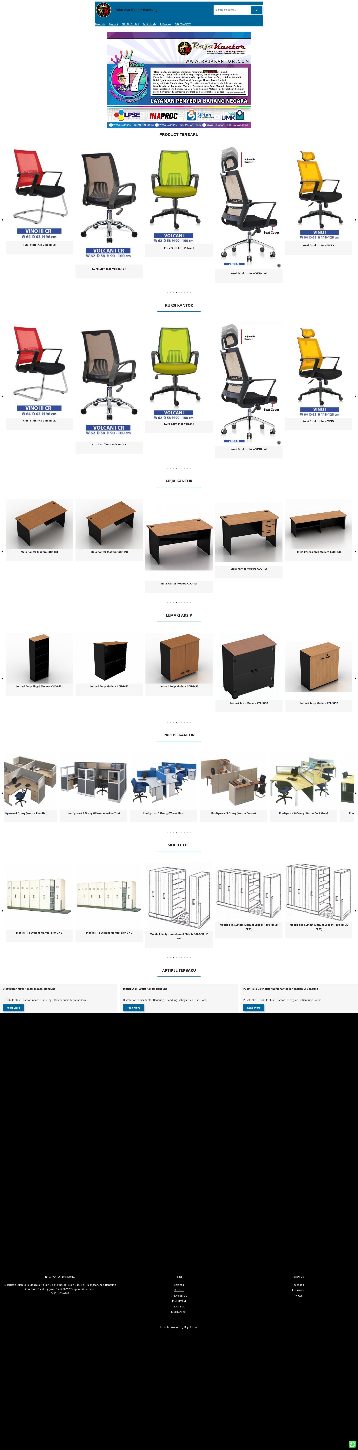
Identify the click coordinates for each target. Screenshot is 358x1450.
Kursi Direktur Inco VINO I (39, 245)
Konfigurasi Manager (319, 813)
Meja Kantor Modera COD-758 (249, 568)
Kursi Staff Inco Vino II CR (249, 245)
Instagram (298, 1290)
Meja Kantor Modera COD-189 (318, 552)
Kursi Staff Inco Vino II (319, 256)
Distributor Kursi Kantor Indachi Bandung (29, 988)
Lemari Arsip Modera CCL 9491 (109, 686)
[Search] (256, 10)
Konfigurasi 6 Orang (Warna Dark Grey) (39, 813)
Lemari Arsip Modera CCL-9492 (39, 703)
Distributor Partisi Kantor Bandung (145, 988)
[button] (2, 220)
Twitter (298, 1295)
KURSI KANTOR (179, 305)
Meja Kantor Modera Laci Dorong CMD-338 (109, 568)
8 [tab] (187, 292)
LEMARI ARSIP (179, 615)
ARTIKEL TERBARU (179, 970)
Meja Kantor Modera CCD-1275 (179, 568)
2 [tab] (170, 292)
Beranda (100, 24)
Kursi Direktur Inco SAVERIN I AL (109, 233)
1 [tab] (167, 292)
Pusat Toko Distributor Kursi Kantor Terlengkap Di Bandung (280, 988)
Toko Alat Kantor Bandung (136, 10)
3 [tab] (173, 292)
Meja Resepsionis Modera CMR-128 (39, 552)
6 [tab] (181, 292)
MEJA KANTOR (179, 480)
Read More (13, 1007)
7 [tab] (184, 292)
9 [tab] (190, 292)
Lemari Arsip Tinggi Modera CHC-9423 (249, 686)
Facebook (298, 1284)
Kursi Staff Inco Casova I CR (179, 248)
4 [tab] (176, 292)
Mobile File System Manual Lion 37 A (319, 932)
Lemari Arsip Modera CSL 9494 (179, 703)
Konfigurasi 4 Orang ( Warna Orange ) (249, 813)
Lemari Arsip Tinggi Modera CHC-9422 (318, 686)
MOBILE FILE (179, 844)
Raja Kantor (191, 1327)
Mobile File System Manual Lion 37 (249, 932)
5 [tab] (179, 292)
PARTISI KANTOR (179, 734)
